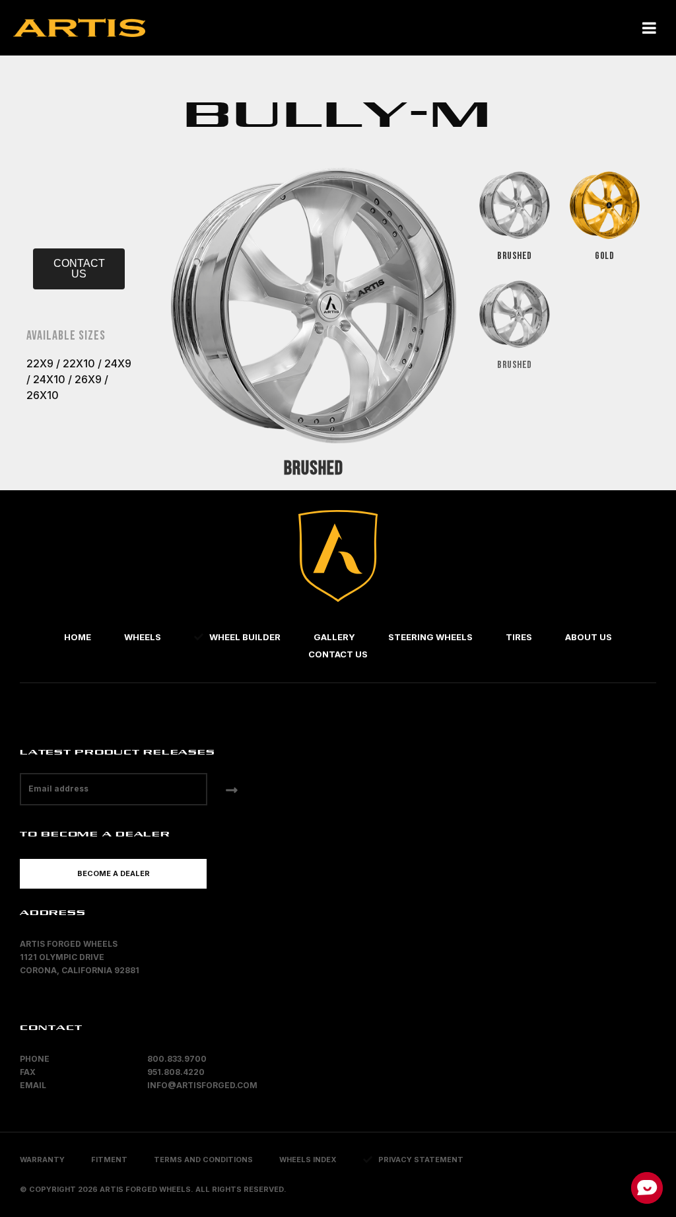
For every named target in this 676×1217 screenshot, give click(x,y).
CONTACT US (79, 268)
